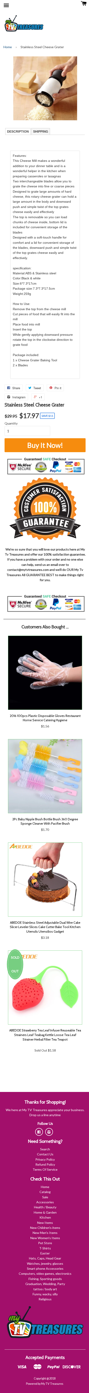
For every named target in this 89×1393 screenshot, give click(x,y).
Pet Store (45, 1243)
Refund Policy (45, 1164)
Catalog (45, 1192)
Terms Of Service (45, 1169)
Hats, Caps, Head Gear (45, 1258)
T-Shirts (45, 1248)
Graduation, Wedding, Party (45, 1284)
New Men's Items (45, 1233)
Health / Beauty (45, 1207)
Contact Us (45, 1154)
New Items (45, 1223)
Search (45, 1149)
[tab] (18, 131)
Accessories (45, 1202)
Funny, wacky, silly (45, 1294)
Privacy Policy (45, 1159)
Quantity (11, 423)
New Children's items (45, 1228)
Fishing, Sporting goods (45, 1279)
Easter (45, 1253)
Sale (45, 1197)
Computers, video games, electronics (45, 1273)
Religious (45, 1299)
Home (7, 47)
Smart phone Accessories (45, 1268)
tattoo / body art (45, 1289)
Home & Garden (45, 1212)
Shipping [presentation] (40, 131)
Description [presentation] (18, 131)
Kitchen (45, 1217)
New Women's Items (45, 1238)
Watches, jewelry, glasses (45, 1263)
